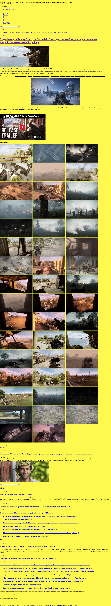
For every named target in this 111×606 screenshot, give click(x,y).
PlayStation (6, 18)
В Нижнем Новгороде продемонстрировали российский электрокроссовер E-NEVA (32, 529)
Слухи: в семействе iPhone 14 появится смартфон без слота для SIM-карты (26, 513)
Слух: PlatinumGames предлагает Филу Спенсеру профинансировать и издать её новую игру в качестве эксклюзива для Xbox (47, 568)
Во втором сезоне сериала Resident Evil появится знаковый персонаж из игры (27, 546)
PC (4, 16)
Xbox (4, 19)
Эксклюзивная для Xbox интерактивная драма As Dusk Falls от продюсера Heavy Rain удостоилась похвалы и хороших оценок (45, 565)
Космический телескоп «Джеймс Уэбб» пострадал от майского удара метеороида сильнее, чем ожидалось (40, 523)
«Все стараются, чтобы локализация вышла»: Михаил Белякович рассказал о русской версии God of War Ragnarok (44, 578)
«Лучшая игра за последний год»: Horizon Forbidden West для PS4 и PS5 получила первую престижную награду (43, 581)
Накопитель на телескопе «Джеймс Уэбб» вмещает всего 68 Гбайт (26, 536)
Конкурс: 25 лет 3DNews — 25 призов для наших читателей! (24, 526)
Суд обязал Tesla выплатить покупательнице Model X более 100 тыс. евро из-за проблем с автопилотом (39, 516)
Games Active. (4, 6)
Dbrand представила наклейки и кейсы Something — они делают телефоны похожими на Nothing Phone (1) (41, 533)
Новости (5, 13)
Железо (5, 20)
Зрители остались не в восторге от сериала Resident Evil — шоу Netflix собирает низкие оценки (36, 588)
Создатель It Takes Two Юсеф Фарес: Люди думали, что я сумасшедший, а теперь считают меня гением (46, 454)
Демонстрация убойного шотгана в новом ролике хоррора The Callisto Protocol (28, 558)
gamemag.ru (9, 445)
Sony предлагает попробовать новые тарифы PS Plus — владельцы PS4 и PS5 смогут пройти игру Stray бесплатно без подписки (48, 571)
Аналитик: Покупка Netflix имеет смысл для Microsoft (22, 585)
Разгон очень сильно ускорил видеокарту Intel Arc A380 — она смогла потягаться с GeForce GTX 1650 (36, 507)
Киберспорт (6, 22)
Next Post (2, 447)
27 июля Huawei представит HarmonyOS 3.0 (18, 519)
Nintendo (5, 15)
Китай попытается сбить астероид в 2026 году (16, 494)
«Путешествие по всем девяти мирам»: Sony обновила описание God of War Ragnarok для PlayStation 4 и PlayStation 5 (45, 575)
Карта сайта (6, 23)
